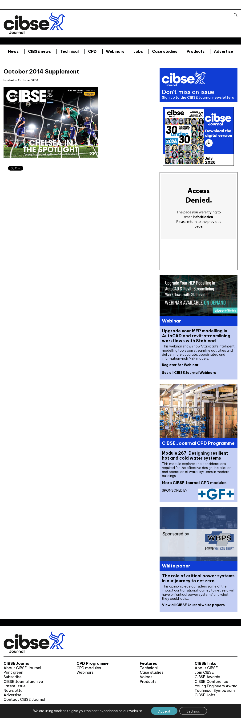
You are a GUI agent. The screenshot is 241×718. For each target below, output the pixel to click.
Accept (164, 711)
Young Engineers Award (216, 686)
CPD (92, 51)
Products (196, 51)
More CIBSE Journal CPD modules (194, 482)
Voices (146, 677)
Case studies (164, 51)
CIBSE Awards (207, 677)
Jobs (138, 51)
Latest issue (15, 686)
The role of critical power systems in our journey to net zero (198, 578)
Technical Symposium (215, 690)
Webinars (115, 51)
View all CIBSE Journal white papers (193, 605)
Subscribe (13, 677)
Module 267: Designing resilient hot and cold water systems (195, 455)
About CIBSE (206, 668)
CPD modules (88, 668)
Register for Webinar (180, 365)
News (13, 51)
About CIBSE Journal (22, 668)
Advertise (223, 51)
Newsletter (14, 690)
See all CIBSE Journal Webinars (189, 373)
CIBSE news (39, 51)
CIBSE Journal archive (23, 681)
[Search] (233, 15)
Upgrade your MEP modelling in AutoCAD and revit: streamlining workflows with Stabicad (196, 335)
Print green (13, 672)
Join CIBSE (204, 672)
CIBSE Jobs (205, 695)
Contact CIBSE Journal (24, 699)
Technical (69, 51)
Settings (193, 711)
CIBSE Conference (211, 681)
